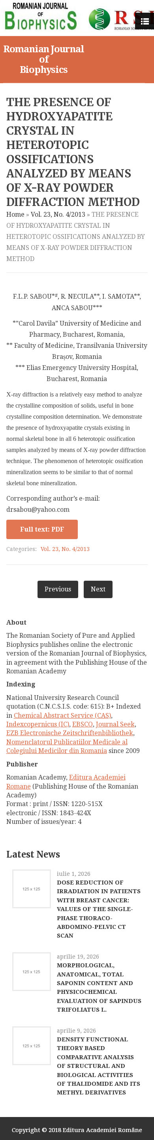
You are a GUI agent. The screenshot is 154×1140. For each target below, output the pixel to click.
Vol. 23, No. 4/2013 (58, 214)
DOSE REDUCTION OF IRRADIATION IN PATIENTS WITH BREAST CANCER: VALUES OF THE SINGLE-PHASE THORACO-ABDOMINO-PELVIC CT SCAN (99, 909)
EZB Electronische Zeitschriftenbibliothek (69, 733)
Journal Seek (115, 724)
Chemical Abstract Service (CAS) (62, 715)
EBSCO (82, 724)
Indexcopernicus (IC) (37, 724)
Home (15, 214)
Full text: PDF (42, 529)
